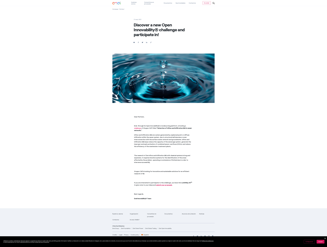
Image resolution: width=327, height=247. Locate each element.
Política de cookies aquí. (208, 241)
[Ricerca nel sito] (213, 3)
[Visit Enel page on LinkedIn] (201, 236)
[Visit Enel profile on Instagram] (209, 236)
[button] (134, 42)
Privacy (126, 235)
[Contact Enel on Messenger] (213, 236)
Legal (120, 235)
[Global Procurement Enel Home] (116, 3)
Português (138, 231)
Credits (114, 235)
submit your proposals (164, 185)
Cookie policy (135, 235)
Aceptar (320, 241)
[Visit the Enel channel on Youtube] (205, 236)
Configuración (309, 241)
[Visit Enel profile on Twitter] (197, 236)
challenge (137, 128)
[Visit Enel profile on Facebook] (193, 236)
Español (146, 235)
